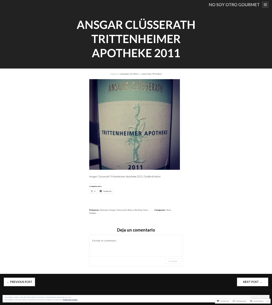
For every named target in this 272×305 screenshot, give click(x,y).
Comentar (172, 261)
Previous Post (19, 281)
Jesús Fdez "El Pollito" (152, 74)
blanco (131, 210)
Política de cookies (70, 300)
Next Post (252, 281)
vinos (145, 210)
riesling (138, 210)
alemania (104, 210)
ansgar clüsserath (118, 210)
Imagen (92, 213)
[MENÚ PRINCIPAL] (265, 5)
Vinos (168, 210)
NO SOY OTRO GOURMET (234, 4)
